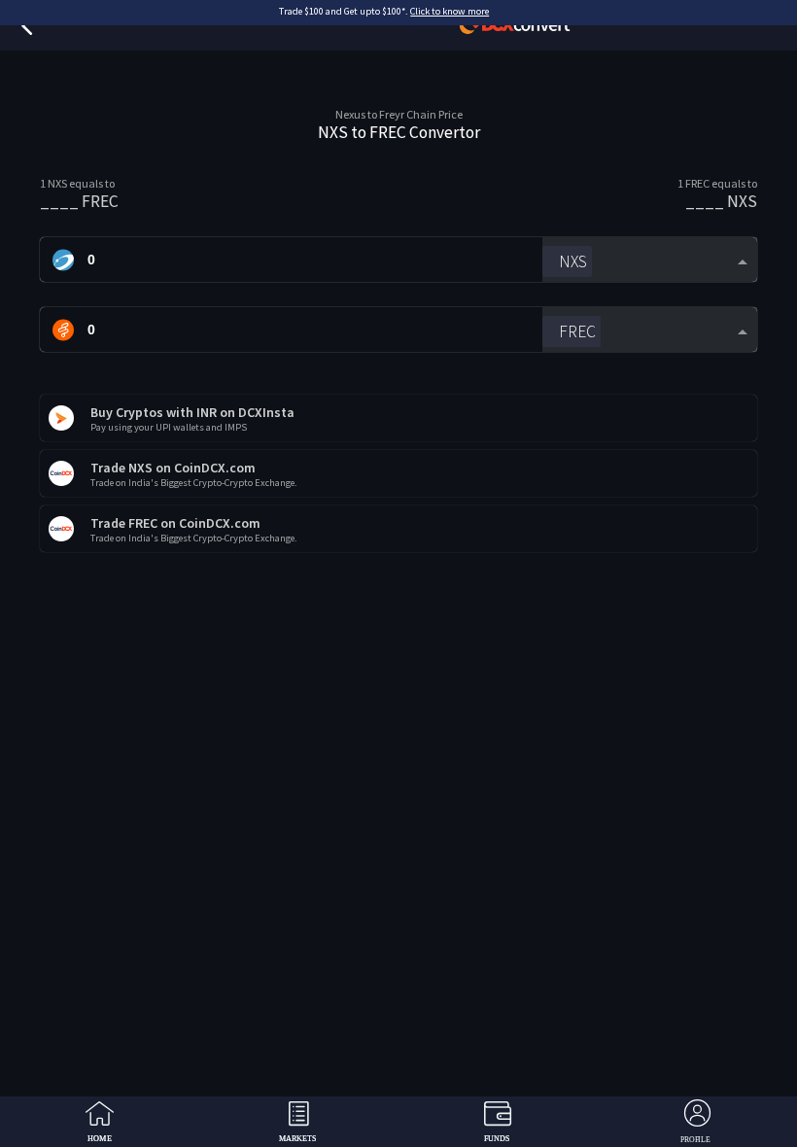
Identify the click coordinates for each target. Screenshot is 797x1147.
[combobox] (649, 260)
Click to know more (449, 11)
